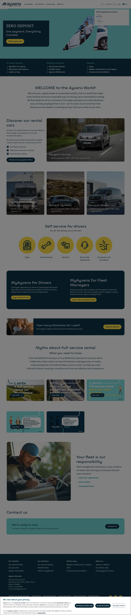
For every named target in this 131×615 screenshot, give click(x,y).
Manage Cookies (118, 605)
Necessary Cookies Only (84, 605)
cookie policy (41, 613)
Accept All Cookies (103, 605)
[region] (65, 606)
